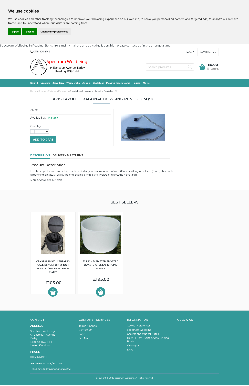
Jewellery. (58, 83)
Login (190, 51)
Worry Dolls (73, 83)
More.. (146, 83)
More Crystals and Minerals (46, 179)
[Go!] (190, 67)
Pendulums (64, 91)
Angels (86, 83)
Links (130, 349)
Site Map (84, 338)
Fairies (136, 83)
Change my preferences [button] (54, 31)
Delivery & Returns (68, 155)
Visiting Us (133, 345)
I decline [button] (29, 31)
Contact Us (208, 51)
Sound (34, 83)
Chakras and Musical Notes (143, 333)
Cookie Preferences (138, 325)
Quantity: (35, 126)
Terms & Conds (88, 325)
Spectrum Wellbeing (139, 329)
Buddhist (98, 83)
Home (33, 91)
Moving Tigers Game (118, 83)
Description (40, 155)
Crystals (45, 83)
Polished (52, 91)
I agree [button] (15, 31)
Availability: (38, 117)
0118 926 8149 (38, 357)
